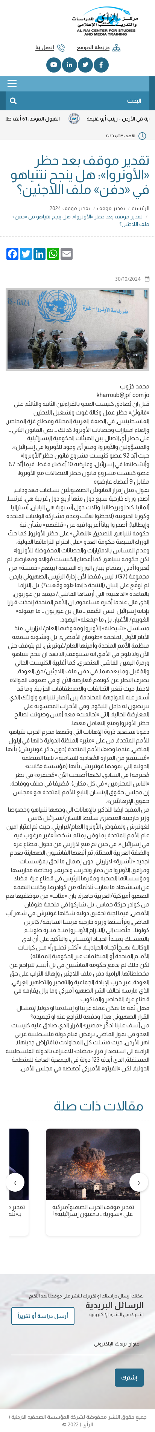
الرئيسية (140, 208)
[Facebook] (101, 65)
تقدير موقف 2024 (70, 208)
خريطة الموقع (93, 47)
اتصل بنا (44, 47)
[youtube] (53, 65)
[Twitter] (85, 65)
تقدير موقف (111, 208)
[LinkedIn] (69, 65)
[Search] (13, 100)
